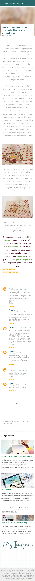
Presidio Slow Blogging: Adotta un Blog (14, 523)
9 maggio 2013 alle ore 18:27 (18, 289)
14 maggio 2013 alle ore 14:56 (18, 385)
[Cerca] (32, 3)
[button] (3, 39)
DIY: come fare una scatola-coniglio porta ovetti (16, 456)
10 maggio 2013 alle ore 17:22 (18, 370)
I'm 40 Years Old (6, 489)
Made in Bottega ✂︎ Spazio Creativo (15, 3)
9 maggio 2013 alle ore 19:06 (18, 311)
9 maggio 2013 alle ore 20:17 (23, 327)
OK (23, 580)
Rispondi (12, 306)
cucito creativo (9, 269)
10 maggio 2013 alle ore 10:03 (18, 353)
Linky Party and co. (10, 272)
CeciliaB (11, 328)
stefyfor (12, 369)
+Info (18, 580)
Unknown (12, 288)
